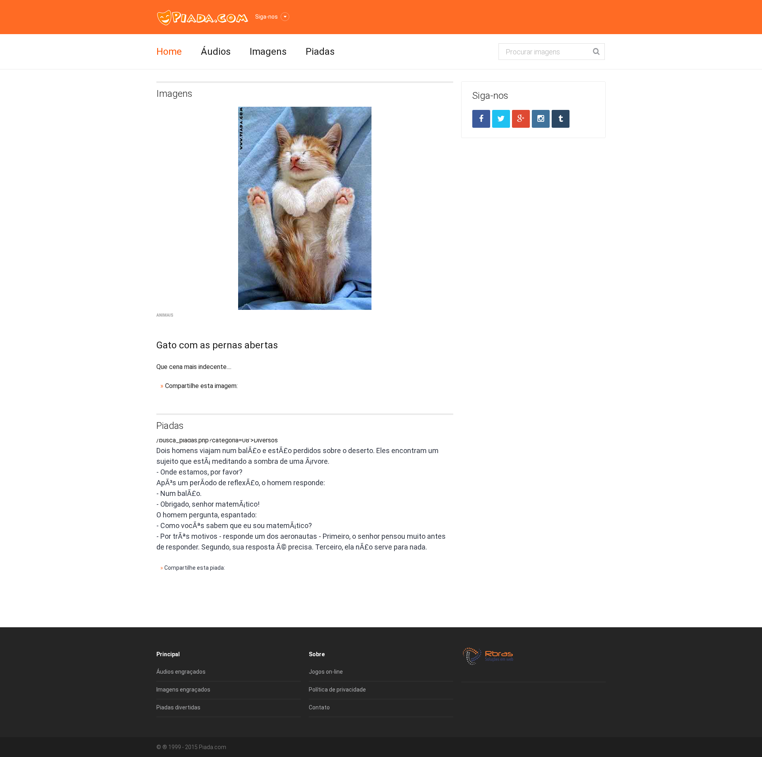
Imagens (268, 51)
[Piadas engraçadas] (202, 17)
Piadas (320, 51)
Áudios (216, 51)
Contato (319, 707)
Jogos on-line (326, 672)
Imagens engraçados (183, 689)
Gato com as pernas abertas (217, 345)
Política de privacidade (337, 689)
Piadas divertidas (178, 707)
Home (169, 51)
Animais (164, 315)
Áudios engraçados (181, 672)
